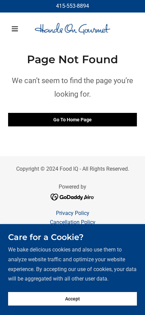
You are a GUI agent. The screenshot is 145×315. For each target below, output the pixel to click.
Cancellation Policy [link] (72, 222)
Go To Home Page (72, 119)
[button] (17, 28)
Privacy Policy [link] (72, 213)
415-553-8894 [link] (72, 6)
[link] (72, 28)
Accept (72, 298)
